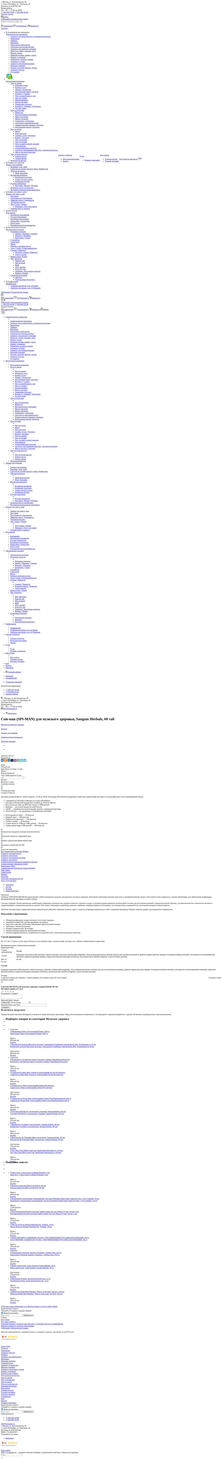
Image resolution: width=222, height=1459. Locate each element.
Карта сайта (5, 1346)
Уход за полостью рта (23, 455)
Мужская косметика (9, 1386)
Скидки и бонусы (17, 638)
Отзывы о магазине (8, 1403)
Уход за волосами (21, 403)
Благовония (14, 536)
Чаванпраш (5, 1351)
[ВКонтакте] (2, 760)
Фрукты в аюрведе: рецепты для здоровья (17, 1326)
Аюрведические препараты (21, 321)
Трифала (4, 1355)
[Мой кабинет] (2, 295)
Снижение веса (7, 1363)
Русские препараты (22, 499)
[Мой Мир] (8, 760)
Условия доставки (8, 1392)
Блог (3, 1399)
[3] (8, 753)
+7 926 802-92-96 (21, 12)
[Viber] (15, 760)
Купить (13, 1042)
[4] (10, 753)
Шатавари (5, 1359)
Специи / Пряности (22, 584)
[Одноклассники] (5, 760)
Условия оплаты (7, 1390)
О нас (12, 649)
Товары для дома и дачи (19, 511)
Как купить (14, 657)
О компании (6, 1397)
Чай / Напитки (20, 597)
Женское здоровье (8, 1367)
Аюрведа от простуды (9, 1365)
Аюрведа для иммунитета (11, 1357)
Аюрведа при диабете (9, 1374)
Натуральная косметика (19, 365)
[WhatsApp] (18, 760)
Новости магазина (10, 1313)
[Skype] (21, 760)
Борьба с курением (8, 1371)
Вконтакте (12, 713)
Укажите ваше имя (8, 1005)
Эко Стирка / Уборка (23, 526)
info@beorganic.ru (10, 709)
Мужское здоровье (8, 1361)
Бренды (4, 1401)
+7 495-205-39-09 (7, 12)
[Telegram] (25, 760)
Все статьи (5, 1320)
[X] (12, 760)
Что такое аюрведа (8, 1322)
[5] (13, 753)
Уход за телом (20, 426)
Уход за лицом (20, 371)
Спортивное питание (23, 618)
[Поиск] (2, 1457)
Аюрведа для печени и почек (12, 1369)
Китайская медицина (23, 486)
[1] (2, 753)
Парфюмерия (15, 628)
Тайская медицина (22, 478)
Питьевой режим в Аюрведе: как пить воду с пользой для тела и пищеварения (32, 1324)
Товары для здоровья (18, 467)
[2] (5, 753)
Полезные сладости (22, 561)
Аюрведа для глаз (8, 1353)
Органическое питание (19, 555)
